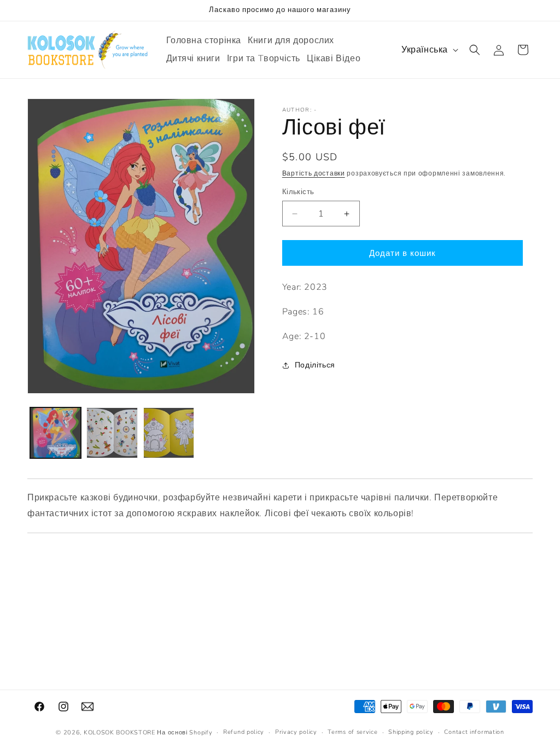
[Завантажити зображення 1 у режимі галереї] (55, 432)
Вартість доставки (313, 173)
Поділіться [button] (315, 365)
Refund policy (243, 732)
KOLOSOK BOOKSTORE (119, 732)
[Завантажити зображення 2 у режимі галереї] (111, 432)
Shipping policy (411, 732)
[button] (475, 50)
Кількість (298, 192)
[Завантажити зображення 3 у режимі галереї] (168, 432)
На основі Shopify (184, 732)
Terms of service (352, 732)
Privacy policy (296, 732)
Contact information (474, 732)
